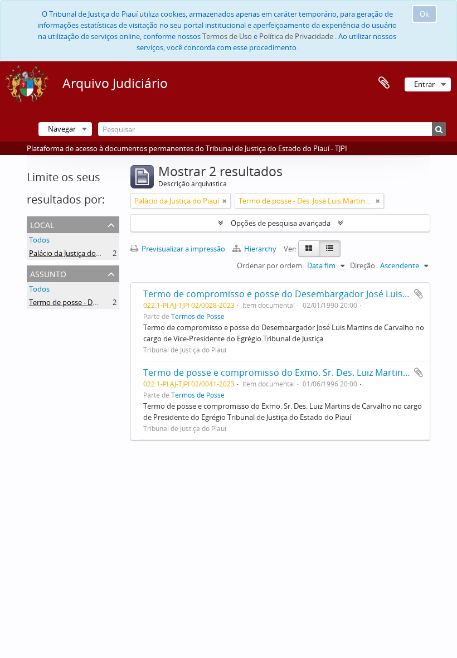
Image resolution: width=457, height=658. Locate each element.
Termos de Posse (198, 316)
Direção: (363, 265)
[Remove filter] (224, 200)
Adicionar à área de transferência (418, 293)
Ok (424, 14)
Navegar (62, 129)
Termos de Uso (227, 36)
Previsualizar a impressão (182, 249)
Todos (39, 240)
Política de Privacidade (296, 36)
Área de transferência (384, 83)
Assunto (48, 272)
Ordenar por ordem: (270, 265)
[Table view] (330, 248)
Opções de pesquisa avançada (280, 223)
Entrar (424, 84)
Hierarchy (260, 249)
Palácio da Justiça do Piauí (71, 253)
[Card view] (308, 248)
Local (42, 223)
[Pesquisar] (439, 129)
